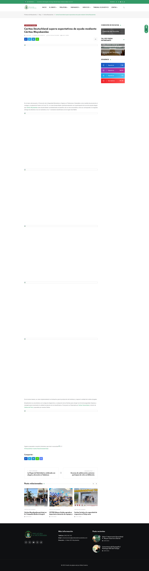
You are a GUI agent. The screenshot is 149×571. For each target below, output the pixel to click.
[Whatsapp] (37, 39)
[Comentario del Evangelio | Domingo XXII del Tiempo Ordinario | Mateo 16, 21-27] (96, 549)
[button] (93, 483)
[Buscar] (124, 7)
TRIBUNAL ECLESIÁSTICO (101, 7)
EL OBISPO (52, 7)
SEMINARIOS (75, 7)
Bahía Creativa (84, 565)
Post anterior (33, 471)
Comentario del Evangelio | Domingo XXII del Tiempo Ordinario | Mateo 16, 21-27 (55, 1)
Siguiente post (89, 471)
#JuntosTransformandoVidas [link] (40, 448)
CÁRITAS (114, 7)
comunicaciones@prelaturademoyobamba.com (74, 538)
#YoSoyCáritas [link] (28, 448)
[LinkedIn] (33, 39)
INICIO (44, 7)
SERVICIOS (86, 7)
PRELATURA (63, 7)
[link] (32, 107)
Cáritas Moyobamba (29, 509)
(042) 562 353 (68, 535)
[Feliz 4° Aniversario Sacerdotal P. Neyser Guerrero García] (96, 538)
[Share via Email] (95, 39)
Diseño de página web (71, 565)
